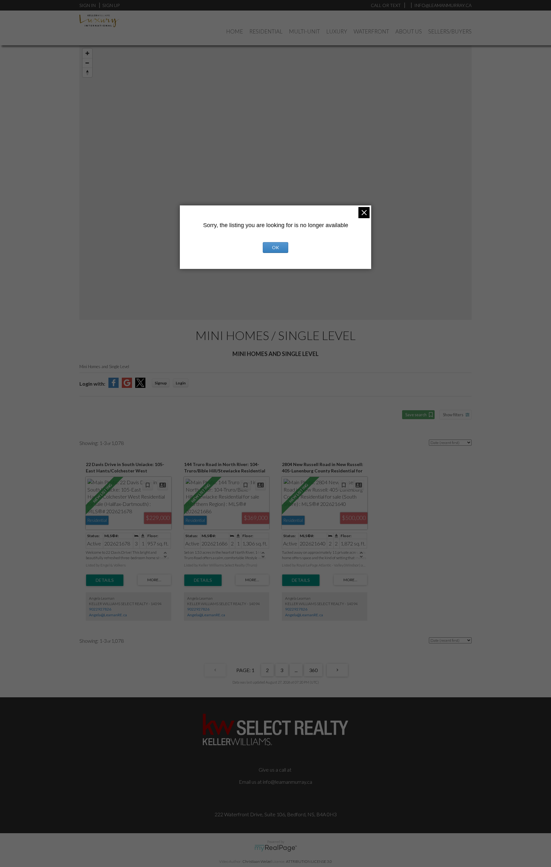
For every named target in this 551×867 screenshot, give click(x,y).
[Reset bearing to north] (87, 72)
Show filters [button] (453, 414)
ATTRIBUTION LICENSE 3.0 (309, 861)
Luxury (336, 31)
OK (275, 247)
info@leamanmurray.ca (287, 782)
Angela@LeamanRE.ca (108, 614)
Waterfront (371, 31)
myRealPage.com (275, 848)
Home (234, 31)
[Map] (275, 182)
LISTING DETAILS (104, 580)
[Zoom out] (87, 63)
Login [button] (181, 383)
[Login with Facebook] (113, 386)
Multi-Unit (304, 31)
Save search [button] (416, 414)
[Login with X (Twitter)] (140, 386)
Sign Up (111, 5)
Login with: (92, 384)
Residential (266, 31)
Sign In (87, 5)
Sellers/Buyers (450, 31)
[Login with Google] (127, 386)
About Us (408, 31)
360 (313, 670)
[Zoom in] (87, 53)
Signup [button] (161, 383)
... (296, 670)
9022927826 (100, 609)
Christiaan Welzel (257, 861)
